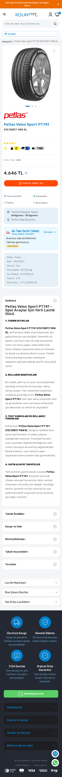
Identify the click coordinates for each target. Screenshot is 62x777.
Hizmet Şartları (40, 765)
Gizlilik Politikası (22, 765)
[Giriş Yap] (50, 14)
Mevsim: (11, 265)
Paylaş (9, 202)
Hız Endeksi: (13, 274)
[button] (10, 143)
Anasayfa (7, 41)
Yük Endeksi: (13, 270)
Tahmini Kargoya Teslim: (24, 212)
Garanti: (11, 278)
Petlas (17, 257)
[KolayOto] (27, 14)
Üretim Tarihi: (12, 160)
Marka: (10, 257)
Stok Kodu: (12, 282)
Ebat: (9, 261)
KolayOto (26, 760)
